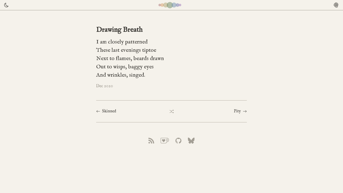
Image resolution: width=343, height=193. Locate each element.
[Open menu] (336, 5)
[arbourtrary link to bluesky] (191, 140)
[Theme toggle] (5, 5)
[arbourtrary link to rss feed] (151, 140)
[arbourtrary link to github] (178, 140)
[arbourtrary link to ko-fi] (164, 140)
